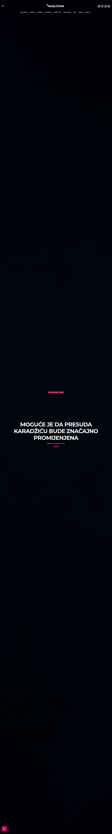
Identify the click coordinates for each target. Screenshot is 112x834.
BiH (49, 392)
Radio (87, 12)
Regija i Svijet (55, 392)
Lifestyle (57, 12)
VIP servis (67, 12)
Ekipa (81, 12)
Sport (40, 12)
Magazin (48, 12)
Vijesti (32, 12)
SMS (74, 12)
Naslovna (23, 12)
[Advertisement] (56, 406)
